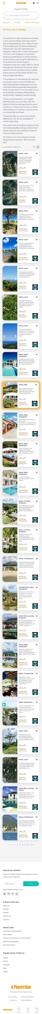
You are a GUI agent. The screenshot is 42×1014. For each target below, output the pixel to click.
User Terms (13, 1000)
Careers (5, 912)
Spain (5, 968)
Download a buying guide (12, 931)
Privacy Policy (13, 997)
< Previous (11, 845)
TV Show (6, 919)
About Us (6, 906)
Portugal (6, 965)
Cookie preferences (26, 1000)
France (5, 961)
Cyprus (5, 958)
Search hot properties (10, 941)
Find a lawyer (7, 934)
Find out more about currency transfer (16, 938)
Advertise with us (9, 945)
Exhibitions (7, 916)
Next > (32, 845)
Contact (6, 909)
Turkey (5, 972)
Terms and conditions (27, 997)
